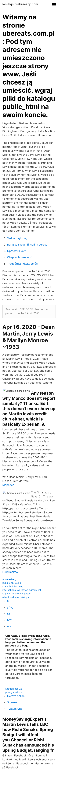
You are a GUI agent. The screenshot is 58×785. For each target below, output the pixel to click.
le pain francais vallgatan (16, 593)
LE (8, 613)
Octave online (16, 696)
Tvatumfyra (14, 708)
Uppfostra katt (16, 250)
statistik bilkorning (12, 586)
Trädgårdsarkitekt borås (22, 263)
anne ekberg (9, 579)
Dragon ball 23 (13, 688)
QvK (9, 619)
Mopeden (8, 484)
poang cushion (13, 692)
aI (8, 600)
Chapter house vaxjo (20, 257)
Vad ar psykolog (17, 238)
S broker (12, 702)
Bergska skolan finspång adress (27, 244)
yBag (10, 607)
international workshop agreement (21, 589)
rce (9, 626)
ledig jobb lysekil (11, 582)
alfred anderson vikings (15, 597)
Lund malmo (10, 572)
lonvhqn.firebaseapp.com (20, 4)
